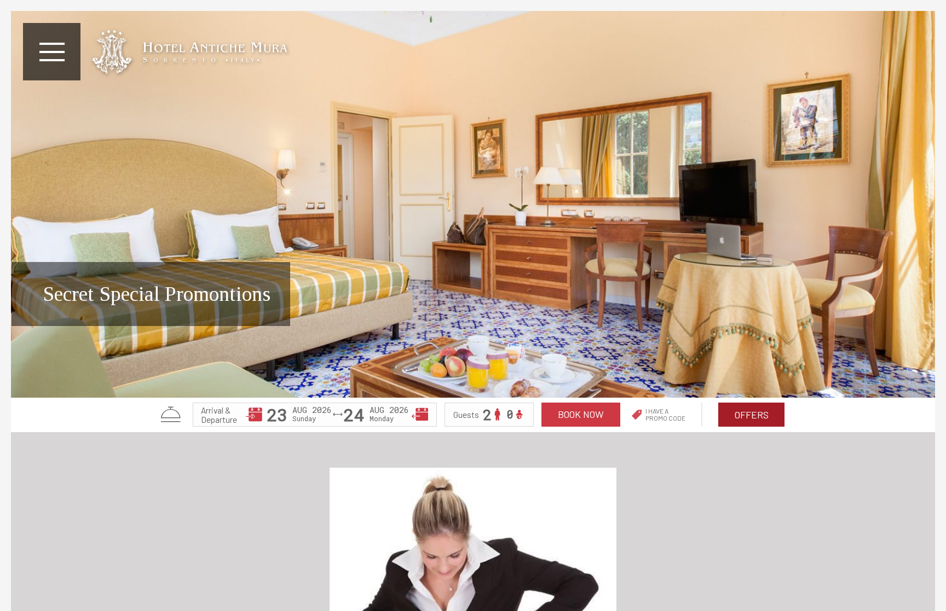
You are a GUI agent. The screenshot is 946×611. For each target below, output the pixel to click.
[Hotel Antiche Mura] (190, 52)
